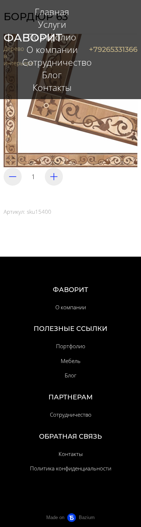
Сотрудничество (70, 414)
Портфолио (70, 346)
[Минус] (13, 177)
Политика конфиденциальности (70, 468)
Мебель (71, 360)
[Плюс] (54, 177)
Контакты (71, 453)
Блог (70, 375)
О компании (70, 307)
